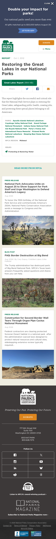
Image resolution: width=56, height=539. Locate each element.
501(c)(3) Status (27, 528)
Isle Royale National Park (16, 129)
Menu (47, 49)
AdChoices (47, 525)
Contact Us (7, 525)
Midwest (23, 141)
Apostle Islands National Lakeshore (28, 121)
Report (6, 58)
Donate (46, 42)
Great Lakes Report (18, 83)
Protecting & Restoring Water (21, 152)
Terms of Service (20, 525)
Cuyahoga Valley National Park (18, 123)
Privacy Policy (34, 525)
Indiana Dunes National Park (36, 126)
